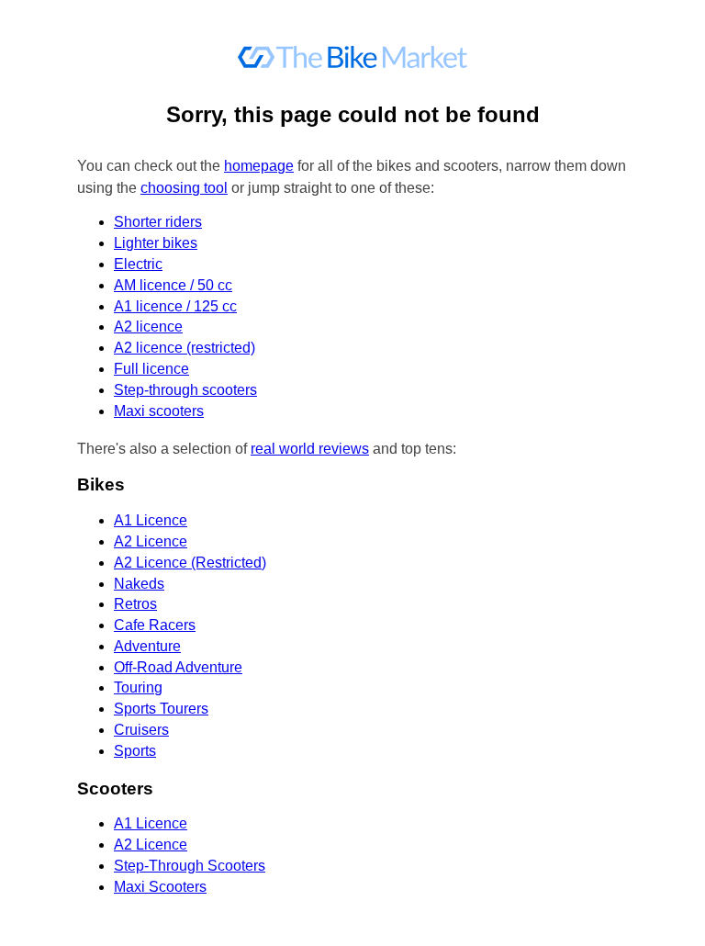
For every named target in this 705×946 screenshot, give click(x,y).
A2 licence (148, 326)
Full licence (151, 369)
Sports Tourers (161, 708)
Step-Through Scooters (189, 865)
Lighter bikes (155, 243)
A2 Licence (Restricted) (190, 562)
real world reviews (310, 448)
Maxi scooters (159, 411)
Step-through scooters (185, 390)
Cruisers (141, 730)
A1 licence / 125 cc (175, 306)
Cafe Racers (155, 625)
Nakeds (139, 583)
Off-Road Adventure (178, 667)
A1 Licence (150, 520)
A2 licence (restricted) (184, 347)
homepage (259, 166)
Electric (138, 264)
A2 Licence (150, 541)
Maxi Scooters (160, 887)
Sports (135, 751)
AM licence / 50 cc (173, 285)
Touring (138, 687)
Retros (135, 604)
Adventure (147, 646)
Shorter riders (158, 222)
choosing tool (184, 188)
